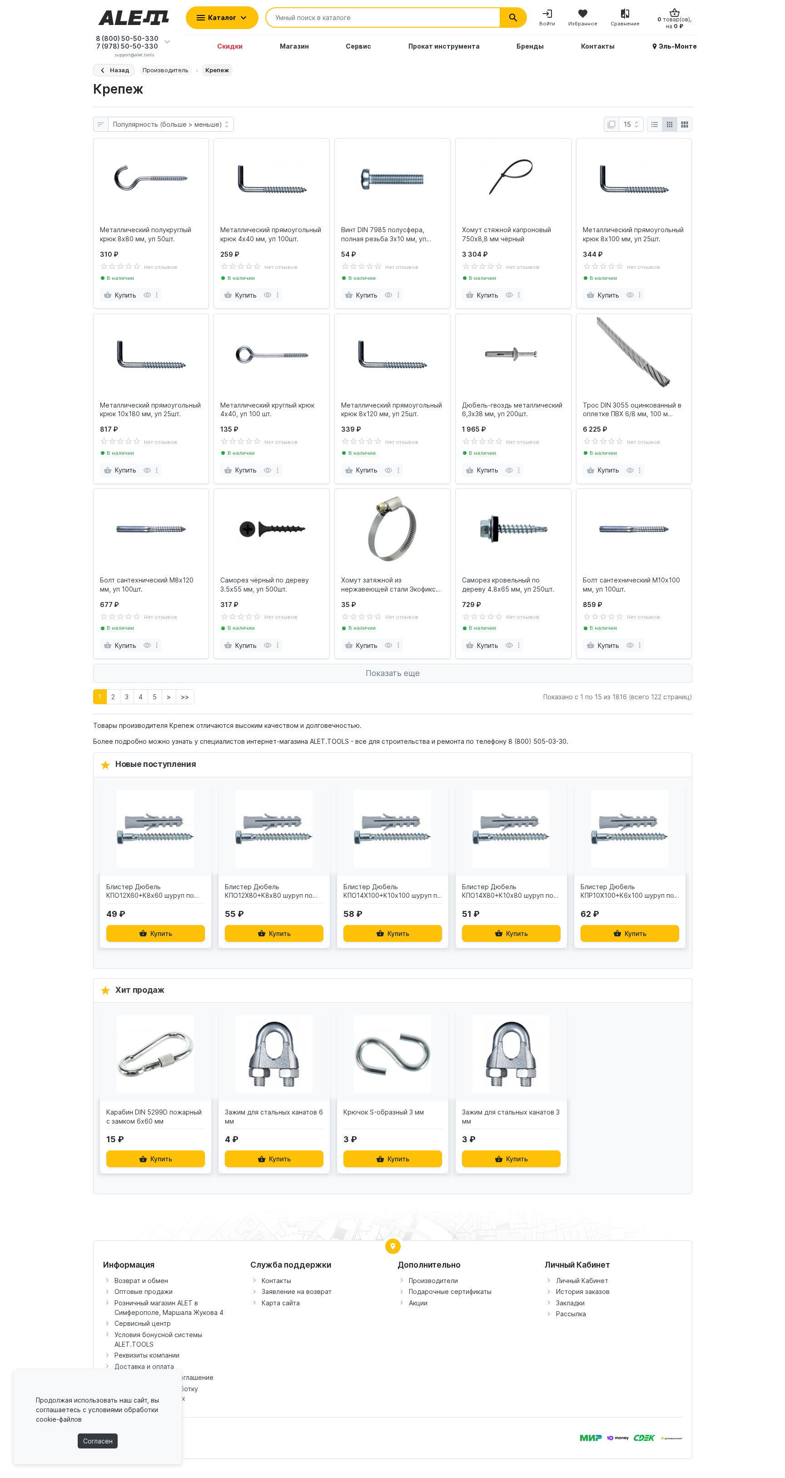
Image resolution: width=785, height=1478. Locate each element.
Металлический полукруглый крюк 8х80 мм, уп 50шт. (145, 234)
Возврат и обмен (141, 1280)
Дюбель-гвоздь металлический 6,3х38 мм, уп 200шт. (512, 409)
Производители (433, 1280)
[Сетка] (669, 124)
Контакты (276, 1280)
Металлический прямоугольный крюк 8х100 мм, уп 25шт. (633, 234)
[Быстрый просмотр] (147, 295)
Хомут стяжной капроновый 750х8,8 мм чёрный (506, 234)
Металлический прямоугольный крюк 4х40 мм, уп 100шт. (270, 234)
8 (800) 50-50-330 (127, 38)
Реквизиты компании (146, 1355)
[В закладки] (202, 797)
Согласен (98, 1441)
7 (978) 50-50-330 (127, 46)
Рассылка (571, 1314)
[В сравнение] (202, 836)
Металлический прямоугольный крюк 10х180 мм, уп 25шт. (150, 409)
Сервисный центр (142, 1323)
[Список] (654, 124)
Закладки (570, 1303)
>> (185, 697)
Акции (418, 1303)
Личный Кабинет (582, 1280)
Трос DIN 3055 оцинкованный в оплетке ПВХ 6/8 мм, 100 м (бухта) (632, 409)
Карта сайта (281, 1303)
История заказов (583, 1291)
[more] (156, 295)
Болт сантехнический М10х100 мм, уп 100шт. (631, 584)
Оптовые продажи (143, 1291)
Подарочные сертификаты (450, 1291)
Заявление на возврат (297, 1291)
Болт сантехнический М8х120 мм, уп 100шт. (147, 584)
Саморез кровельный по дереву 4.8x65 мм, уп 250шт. (508, 584)
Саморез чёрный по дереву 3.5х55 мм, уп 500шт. (264, 584)
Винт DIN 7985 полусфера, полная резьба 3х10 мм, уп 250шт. (383, 234)
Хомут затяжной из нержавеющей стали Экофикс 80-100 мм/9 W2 (388, 584)
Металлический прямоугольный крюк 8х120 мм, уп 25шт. (391, 409)
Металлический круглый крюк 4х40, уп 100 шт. (267, 409)
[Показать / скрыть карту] (393, 1246)
